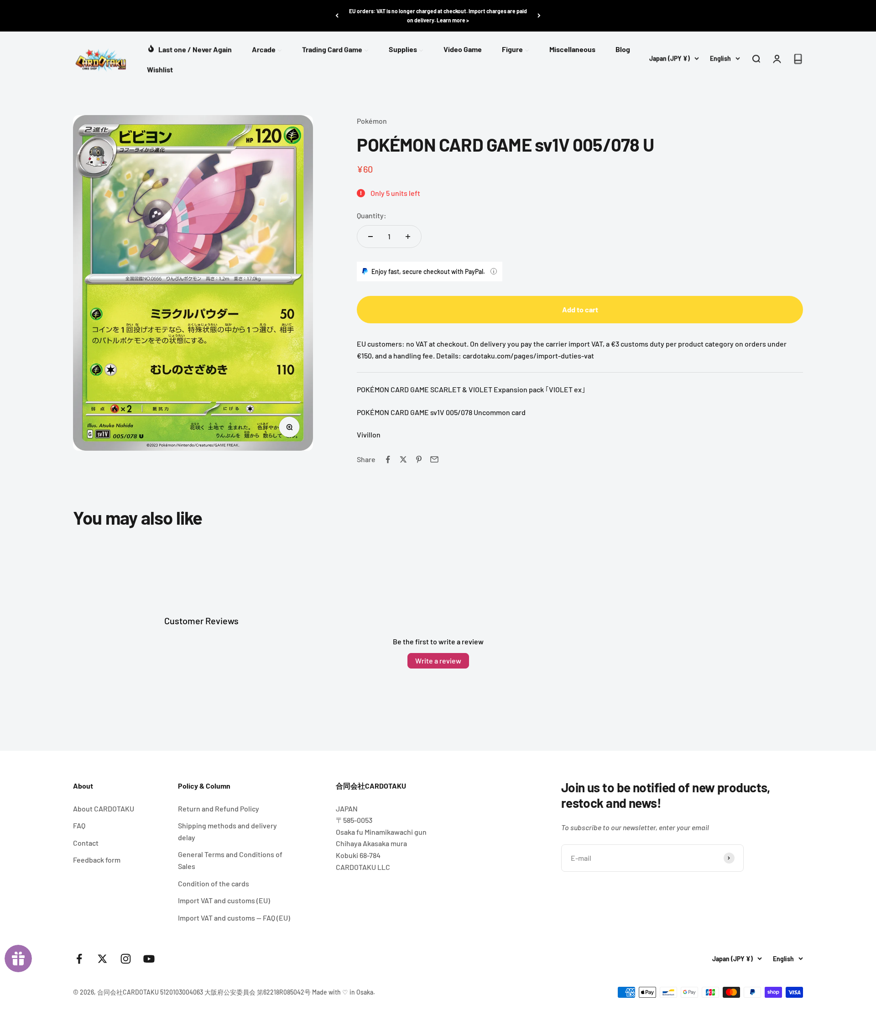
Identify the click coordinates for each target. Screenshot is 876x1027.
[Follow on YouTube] (149, 959)
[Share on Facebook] (388, 459)
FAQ (79, 825)
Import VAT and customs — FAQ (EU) (234, 917)
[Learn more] (493, 271)
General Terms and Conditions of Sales (230, 860)
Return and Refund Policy (218, 808)
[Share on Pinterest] (419, 459)
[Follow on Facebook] (79, 959)
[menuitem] (189, 48)
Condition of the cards (213, 883)
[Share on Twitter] (403, 459)
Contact (86, 842)
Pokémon (372, 120)
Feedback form (96, 859)
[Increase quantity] (408, 237)
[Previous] (337, 15)
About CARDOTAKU (103, 808)
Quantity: (371, 215)
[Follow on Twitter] (102, 959)
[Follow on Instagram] (126, 959)
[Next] (539, 15)
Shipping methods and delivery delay (227, 831)
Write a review (438, 660)
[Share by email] (434, 459)
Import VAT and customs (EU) (224, 900)
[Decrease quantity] (370, 237)
